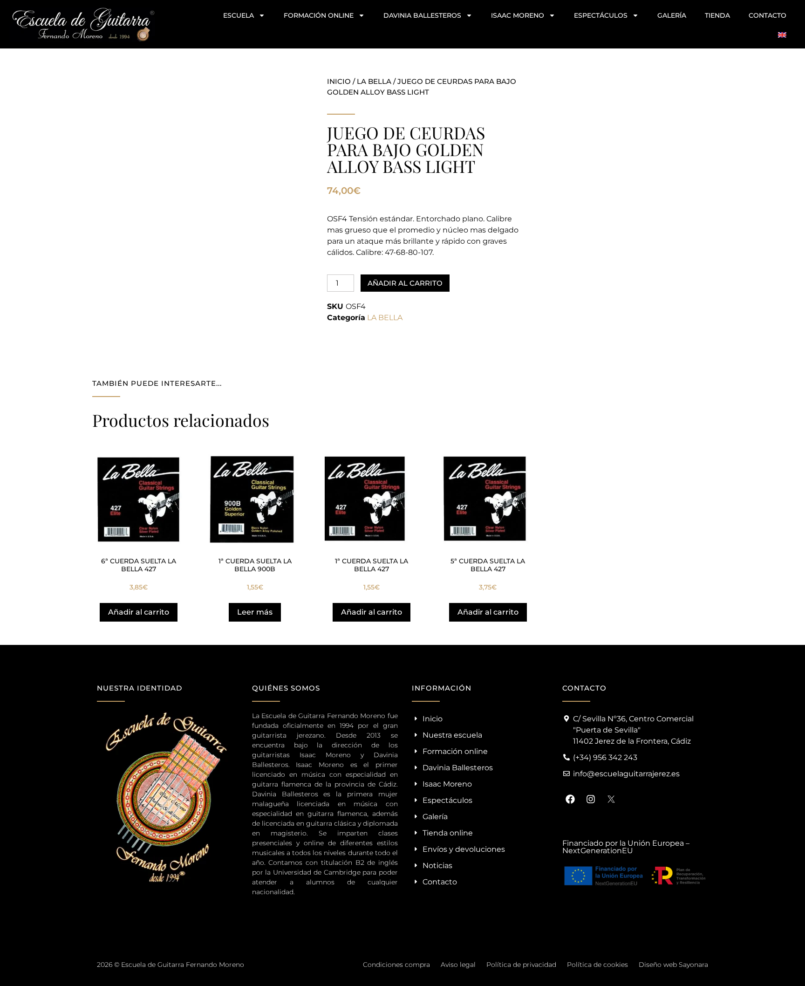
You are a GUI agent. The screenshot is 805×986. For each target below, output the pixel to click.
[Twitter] (611, 799)
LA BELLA (374, 81)
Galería (671, 15)
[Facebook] (570, 799)
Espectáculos (601, 15)
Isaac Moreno (517, 15)
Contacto (767, 15)
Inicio (339, 81)
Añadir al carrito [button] (138, 612)
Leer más (255, 612)
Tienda (717, 15)
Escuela (238, 15)
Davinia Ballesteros (422, 15)
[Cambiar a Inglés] (782, 35)
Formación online (319, 15)
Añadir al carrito (405, 283)
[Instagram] (591, 799)
